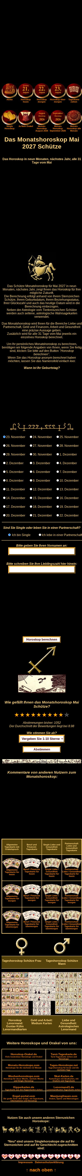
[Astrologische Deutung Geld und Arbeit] (41, 1014)
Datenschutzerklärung (49, 1162)
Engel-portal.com (23, 1098)
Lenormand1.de (64, 1088)
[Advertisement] (41, 42)
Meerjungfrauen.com (63, 1097)
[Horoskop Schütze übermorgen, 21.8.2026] (58, 91)
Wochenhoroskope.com (24, 1078)
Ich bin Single (21, 535)
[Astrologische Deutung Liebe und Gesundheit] (68, 1012)
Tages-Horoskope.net (63, 1067)
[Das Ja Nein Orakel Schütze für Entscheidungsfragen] (26, 124)
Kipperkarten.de (24, 1088)
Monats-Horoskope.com (24, 1066)
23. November (15, 437)
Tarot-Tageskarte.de (64, 1056)
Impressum (25, 1162)
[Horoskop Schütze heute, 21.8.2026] (26, 91)
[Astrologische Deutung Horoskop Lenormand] (15, 1014)
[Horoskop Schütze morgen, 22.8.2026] (42, 91)
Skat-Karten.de (63, 1078)
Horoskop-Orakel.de (23, 1055)
